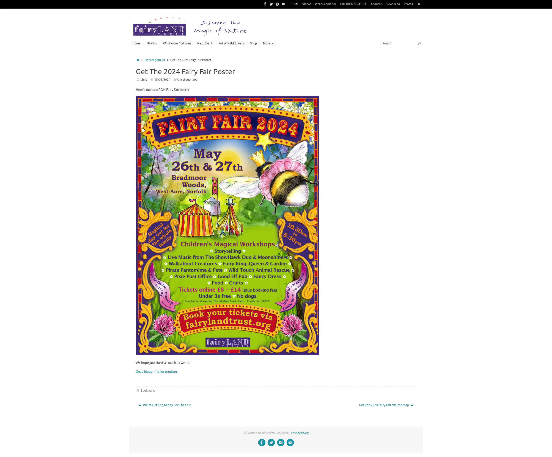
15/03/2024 (162, 80)
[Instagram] (277, 4)
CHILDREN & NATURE (353, 4)
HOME (294, 4)
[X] (271, 4)
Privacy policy (300, 433)
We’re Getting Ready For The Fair (166, 405)
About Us (377, 4)
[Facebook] (265, 4)
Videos (306, 4)
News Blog (393, 4)
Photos (408, 4)
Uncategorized (155, 60)
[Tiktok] (283, 4)
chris (144, 80)
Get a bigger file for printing (156, 372)
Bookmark (147, 391)
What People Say (325, 4)
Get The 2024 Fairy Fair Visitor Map (384, 405)
